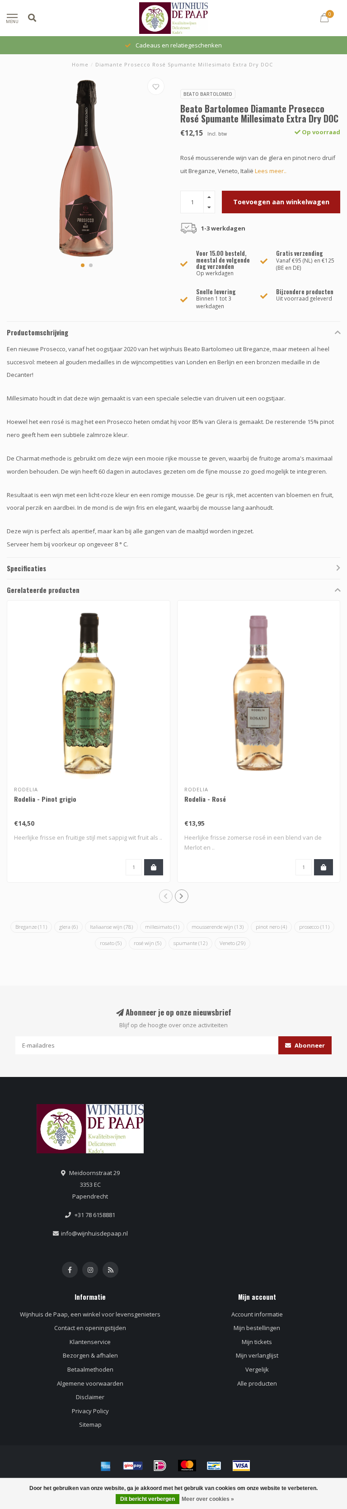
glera (68, 926)
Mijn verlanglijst (257, 1355)
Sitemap (90, 1424)
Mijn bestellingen (257, 1328)
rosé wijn (147, 943)
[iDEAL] (160, 1465)
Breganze (31, 926)
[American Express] (105, 1465)
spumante (190, 943)
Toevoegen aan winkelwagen (281, 201)
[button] (82, 265)
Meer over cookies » (208, 1499)
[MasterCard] (187, 1465)
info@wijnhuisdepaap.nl (94, 1233)
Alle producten (257, 1383)
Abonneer (309, 1045)
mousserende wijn (218, 926)
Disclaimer (90, 1397)
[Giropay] (133, 1465)
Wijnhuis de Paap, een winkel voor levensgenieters (90, 1314)
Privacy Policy (90, 1411)
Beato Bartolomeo (207, 94)
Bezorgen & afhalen (90, 1355)
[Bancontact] (214, 1465)
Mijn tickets (257, 1342)
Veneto (232, 943)
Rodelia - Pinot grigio (45, 799)
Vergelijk (257, 1369)
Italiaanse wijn (111, 926)
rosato (111, 943)
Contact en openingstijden (90, 1328)
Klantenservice (90, 1342)
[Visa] (241, 1465)
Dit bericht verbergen (147, 1499)
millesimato (162, 926)
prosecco (314, 926)
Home (80, 64)
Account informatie (257, 1314)
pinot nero (271, 926)
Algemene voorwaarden (90, 1383)
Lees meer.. (270, 171)
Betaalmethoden (90, 1369)
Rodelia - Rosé (205, 799)
